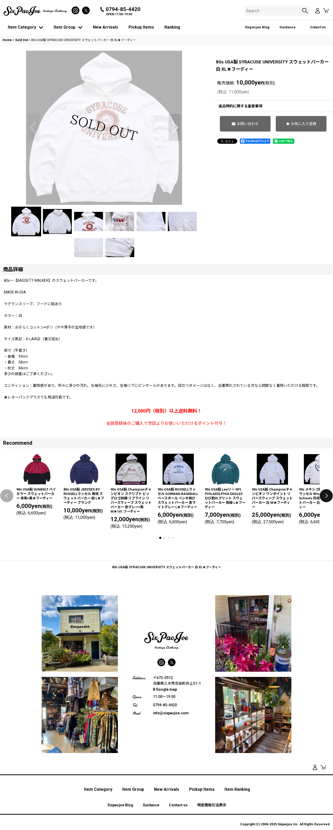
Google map (166, 689)
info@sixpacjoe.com (171, 713)
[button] (33, 127)
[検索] (306, 11)
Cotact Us (318, 27)
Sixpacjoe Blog (257, 27)
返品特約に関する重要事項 (240, 106)
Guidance (287, 27)
